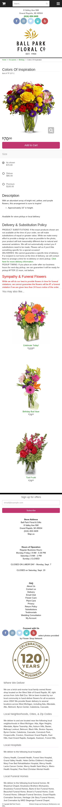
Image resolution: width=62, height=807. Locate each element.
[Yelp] (45, 21)
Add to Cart (31, 145)
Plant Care (31, 601)
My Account (31, 618)
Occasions (12, 60)
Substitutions (31, 609)
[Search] (46, 4)
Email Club (31, 595)
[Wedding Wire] (38, 21)
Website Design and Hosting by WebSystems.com (44, 804)
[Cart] (3, 4)
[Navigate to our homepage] (31, 41)
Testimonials (31, 612)
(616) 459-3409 (31, 16)
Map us (31, 534)
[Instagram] (23, 21)
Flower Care (31, 598)
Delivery (31, 592)
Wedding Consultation (31, 615)
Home (4, 60)
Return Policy (31, 606)
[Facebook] (16, 21)
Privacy (31, 603)
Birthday (22, 60)
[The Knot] (31, 21)
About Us (31, 586)
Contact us (31, 589)
